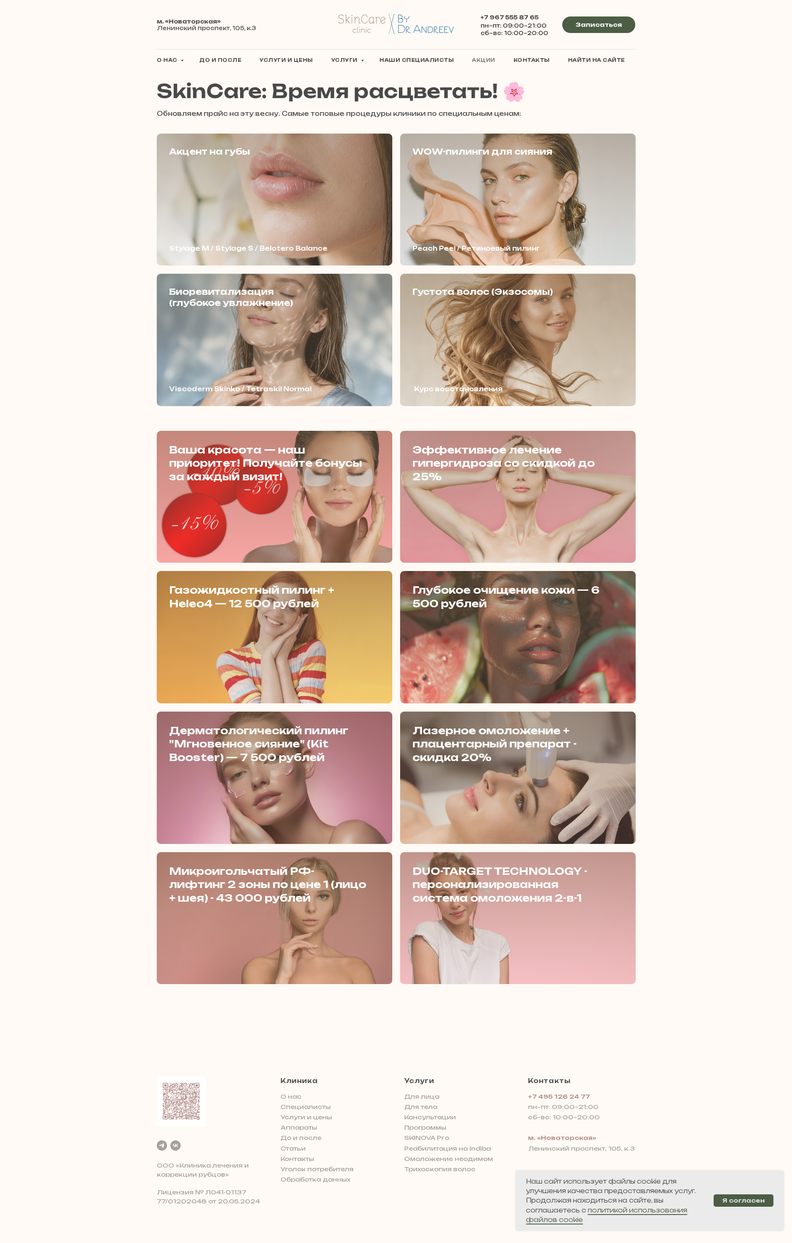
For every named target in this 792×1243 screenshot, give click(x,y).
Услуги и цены (286, 60)
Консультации (430, 1117)
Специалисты (305, 1106)
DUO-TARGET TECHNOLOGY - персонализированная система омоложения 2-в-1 (499, 884)
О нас (168, 60)
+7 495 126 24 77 (559, 1096)
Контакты (532, 60)
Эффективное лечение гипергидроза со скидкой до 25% (503, 463)
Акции (483, 60)
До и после (220, 60)
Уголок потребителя (317, 1169)
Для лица (421, 1096)
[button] (598, 24)
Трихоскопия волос (440, 1169)
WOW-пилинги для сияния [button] (482, 151)
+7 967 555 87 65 (510, 17)
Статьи (293, 1148)
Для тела (420, 1106)
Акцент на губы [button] (209, 151)
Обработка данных (315, 1179)
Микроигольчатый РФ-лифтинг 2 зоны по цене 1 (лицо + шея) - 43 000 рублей (267, 884)
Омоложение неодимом (448, 1158)
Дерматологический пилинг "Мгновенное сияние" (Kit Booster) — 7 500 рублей (258, 744)
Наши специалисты (417, 60)
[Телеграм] (162, 1145)
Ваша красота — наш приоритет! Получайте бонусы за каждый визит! (265, 463)
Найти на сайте (596, 60)
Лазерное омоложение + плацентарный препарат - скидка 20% (494, 744)
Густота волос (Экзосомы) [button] (482, 292)
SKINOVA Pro (426, 1137)
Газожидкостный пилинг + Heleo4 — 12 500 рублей (251, 596)
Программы (425, 1127)
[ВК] (175, 1145)
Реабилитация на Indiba (447, 1148)
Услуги (345, 60)
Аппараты (298, 1127)
